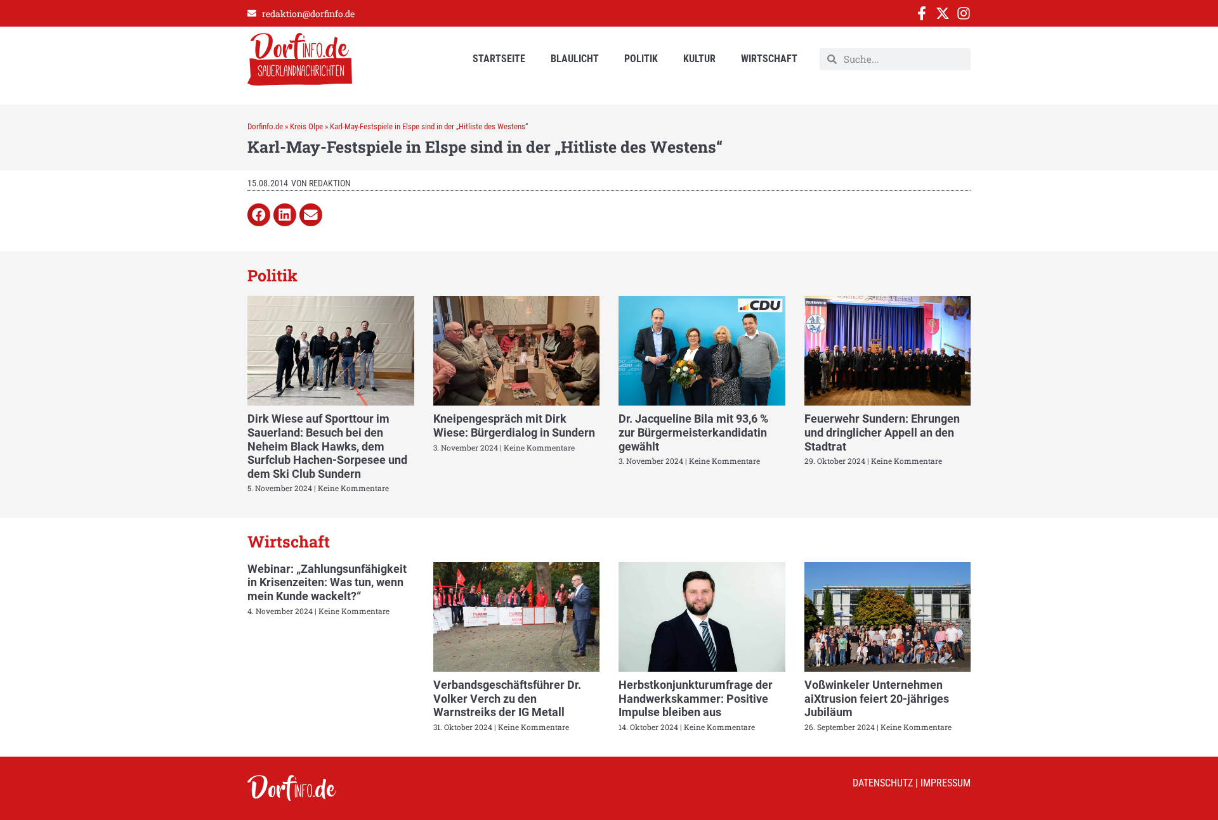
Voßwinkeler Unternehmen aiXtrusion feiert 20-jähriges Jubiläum (876, 698)
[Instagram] (964, 13)
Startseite (499, 59)
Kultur (699, 59)
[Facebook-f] (922, 13)
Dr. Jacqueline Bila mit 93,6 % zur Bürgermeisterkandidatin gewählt (693, 432)
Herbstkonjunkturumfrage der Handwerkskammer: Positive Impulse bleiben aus (696, 698)
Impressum (945, 783)
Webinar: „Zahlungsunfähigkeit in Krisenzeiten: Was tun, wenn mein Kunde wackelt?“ (327, 582)
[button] (258, 214)
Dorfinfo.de (265, 126)
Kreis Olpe (306, 126)
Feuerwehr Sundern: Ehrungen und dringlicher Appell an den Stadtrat (882, 432)
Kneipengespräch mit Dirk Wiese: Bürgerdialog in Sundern (514, 425)
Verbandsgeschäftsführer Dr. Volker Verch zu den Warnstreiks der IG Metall (507, 698)
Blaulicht (575, 59)
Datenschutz (883, 783)
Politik (641, 59)
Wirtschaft (769, 59)
